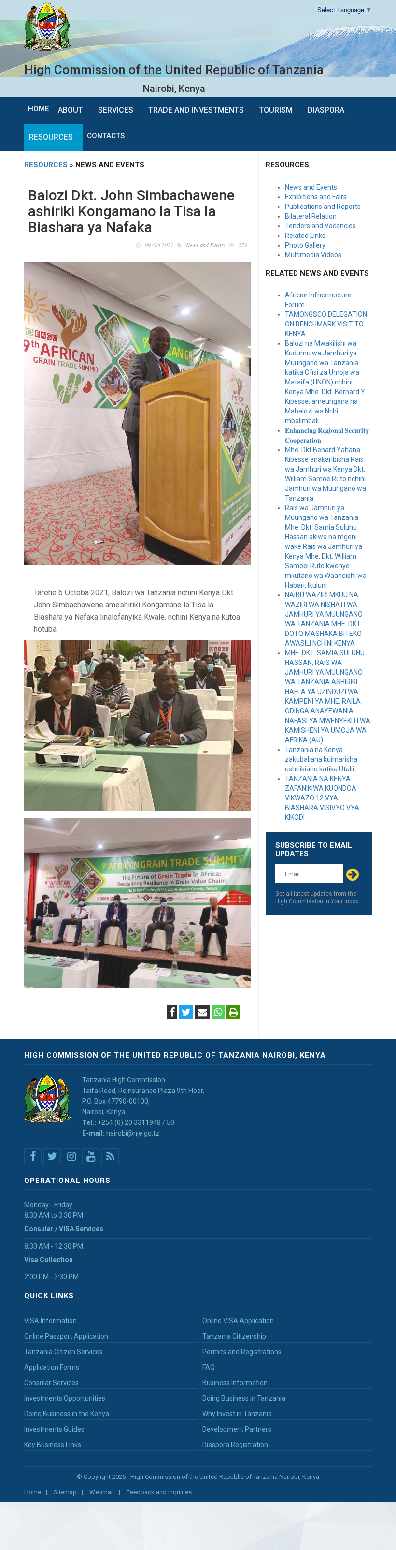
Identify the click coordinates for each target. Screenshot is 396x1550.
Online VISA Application (238, 1321)
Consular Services (51, 1383)
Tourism (276, 110)
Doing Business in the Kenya (66, 1413)
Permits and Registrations (242, 1352)
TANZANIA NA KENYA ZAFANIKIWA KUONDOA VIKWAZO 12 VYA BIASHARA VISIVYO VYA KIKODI (322, 798)
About (70, 110)
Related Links (305, 235)
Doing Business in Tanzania (243, 1398)
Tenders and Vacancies (320, 226)
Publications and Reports (323, 206)
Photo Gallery (305, 245)
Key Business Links (52, 1444)
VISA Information (50, 1321)
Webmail (101, 1492)
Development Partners (236, 1429)
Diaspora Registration (235, 1444)
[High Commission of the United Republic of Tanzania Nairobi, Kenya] (51, 27)
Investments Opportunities (64, 1398)
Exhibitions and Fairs (316, 197)
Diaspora (326, 110)
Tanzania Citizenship (234, 1336)
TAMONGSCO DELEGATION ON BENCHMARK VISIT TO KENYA (326, 324)
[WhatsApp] (218, 1013)
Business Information (235, 1383)
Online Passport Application (66, 1336)
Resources (51, 137)
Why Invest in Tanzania (237, 1413)
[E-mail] (202, 1013)
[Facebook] (172, 1013)
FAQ (208, 1367)
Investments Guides (54, 1429)
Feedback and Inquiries (159, 1492)
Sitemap (65, 1492)
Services (115, 110)
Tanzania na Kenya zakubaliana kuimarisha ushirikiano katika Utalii (321, 759)
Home (38, 108)
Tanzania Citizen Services (63, 1352)
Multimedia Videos (313, 255)
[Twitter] (186, 1013)
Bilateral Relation (311, 216)
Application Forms (51, 1367)
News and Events (311, 187)
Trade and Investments (196, 110)
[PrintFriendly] (233, 1013)
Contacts (106, 136)
